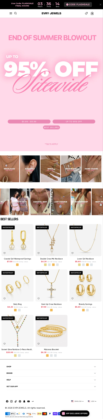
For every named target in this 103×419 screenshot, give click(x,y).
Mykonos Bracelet (51, 349)
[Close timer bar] (100, 5)
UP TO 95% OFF (74, 121)
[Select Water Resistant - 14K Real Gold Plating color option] (45, 264)
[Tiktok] (16, 401)
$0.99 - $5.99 (29, 121)
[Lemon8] (33, 401)
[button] (11, 13)
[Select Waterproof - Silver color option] (57, 264)
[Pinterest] (20, 401)
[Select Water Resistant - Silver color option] (49, 264)
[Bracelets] (71, 168)
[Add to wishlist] (5, 253)
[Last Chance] (60, 201)
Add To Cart (25, 252)
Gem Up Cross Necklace (51, 304)
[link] (51, 84)
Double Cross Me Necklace (51, 259)
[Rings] (50, 168)
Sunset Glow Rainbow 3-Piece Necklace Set (18, 349)
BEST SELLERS (51, 127)
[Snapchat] (24, 401)
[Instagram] (11, 401)
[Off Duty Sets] (19, 201)
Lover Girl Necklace (85, 259)
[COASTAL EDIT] (40, 201)
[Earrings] (30, 168)
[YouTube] (28, 401)
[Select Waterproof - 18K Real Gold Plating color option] (17, 264)
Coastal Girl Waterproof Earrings (17, 259)
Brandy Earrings (85, 304)
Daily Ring (17, 304)
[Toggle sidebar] (86, 13)
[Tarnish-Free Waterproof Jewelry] (81, 201)
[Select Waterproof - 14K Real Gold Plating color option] (15, 355)
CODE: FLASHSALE (79, 4)
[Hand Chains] (91, 168)
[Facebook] (7, 401)
